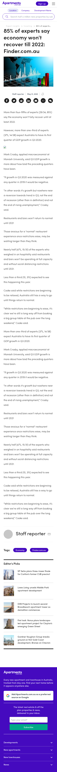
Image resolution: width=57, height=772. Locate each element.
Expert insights (13, 26)
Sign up (42, 3)
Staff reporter (30, 533)
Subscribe (28, 727)
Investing (28, 26)
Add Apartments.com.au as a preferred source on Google (31, 696)
